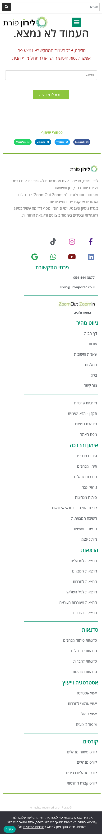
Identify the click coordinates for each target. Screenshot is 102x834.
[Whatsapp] (53, 257)
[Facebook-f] (90, 241)
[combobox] (55, 7)
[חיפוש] (6, 7)
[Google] (34, 257)
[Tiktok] (53, 241)
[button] (76, 22)
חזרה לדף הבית (51, 94)
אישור (9, 829)
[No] (96, 822)
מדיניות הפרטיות (33, 827)
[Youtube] (71, 257)
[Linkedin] (90, 257)
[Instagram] (71, 241)
